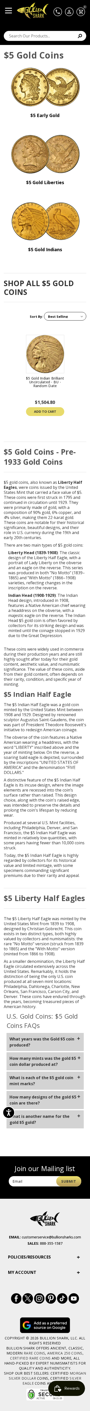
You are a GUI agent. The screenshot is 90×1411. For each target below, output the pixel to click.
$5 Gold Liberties (45, 182)
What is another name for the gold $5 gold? (40, 1119)
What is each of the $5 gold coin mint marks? (41, 1080)
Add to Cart (45, 411)
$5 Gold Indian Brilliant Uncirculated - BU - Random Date (45, 382)
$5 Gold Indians (45, 249)
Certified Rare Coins (30, 1358)
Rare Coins (34, 1353)
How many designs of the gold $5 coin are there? (43, 1100)
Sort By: (36, 316)
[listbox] (65, 316)
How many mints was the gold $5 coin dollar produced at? (43, 1061)
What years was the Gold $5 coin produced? (42, 1042)
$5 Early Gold (45, 115)
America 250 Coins (64, 1353)
